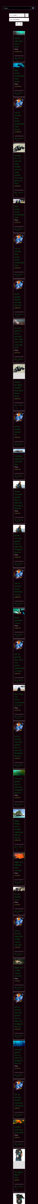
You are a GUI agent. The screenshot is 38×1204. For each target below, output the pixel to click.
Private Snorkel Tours (17, 897)
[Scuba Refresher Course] (19, 611)
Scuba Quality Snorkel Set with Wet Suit (17, 299)
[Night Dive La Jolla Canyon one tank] (19, 961)
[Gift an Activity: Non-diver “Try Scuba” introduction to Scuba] (19, 645)
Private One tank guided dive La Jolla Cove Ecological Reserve (18, 543)
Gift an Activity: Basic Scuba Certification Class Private (19, 120)
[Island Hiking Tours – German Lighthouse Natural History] (19, 813)
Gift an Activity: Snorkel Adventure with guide (18, 1100)
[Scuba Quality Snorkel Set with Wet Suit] (19, 285)
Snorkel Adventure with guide (18, 1130)
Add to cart (17, 194)
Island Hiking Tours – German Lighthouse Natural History (18, 829)
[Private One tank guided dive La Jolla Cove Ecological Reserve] (19, 528)
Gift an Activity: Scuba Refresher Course (18, 589)
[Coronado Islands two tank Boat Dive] (19, 451)
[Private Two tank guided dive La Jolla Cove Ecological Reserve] (19, 484)
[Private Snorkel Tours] (19, 889)
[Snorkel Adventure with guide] (19, 1122)
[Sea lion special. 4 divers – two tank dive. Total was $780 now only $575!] (19, 322)
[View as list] (20, 24)
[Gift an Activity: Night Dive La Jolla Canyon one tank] (19, 922)
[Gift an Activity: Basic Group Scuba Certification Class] (19, 239)
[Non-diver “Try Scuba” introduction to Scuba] (19, 688)
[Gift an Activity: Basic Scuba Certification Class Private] (19, 103)
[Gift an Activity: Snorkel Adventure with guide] (19, 1085)
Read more (17, 59)
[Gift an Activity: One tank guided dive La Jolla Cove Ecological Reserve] (19, 998)
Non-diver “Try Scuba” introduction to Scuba (19, 699)
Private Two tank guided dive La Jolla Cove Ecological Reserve (18, 499)
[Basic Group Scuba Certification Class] (19, 201)
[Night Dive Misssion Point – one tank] (19, 856)
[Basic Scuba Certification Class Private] (19, 65)
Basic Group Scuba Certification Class (19, 212)
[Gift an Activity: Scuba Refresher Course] (19, 574)
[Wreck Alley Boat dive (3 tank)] (19, 33)
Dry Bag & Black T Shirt (18, 1175)
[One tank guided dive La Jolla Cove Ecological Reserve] (19, 1043)
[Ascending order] (27, 15)
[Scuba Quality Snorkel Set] (19, 417)
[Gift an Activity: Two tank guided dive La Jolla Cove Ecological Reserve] (19, 727)
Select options (17, 93)
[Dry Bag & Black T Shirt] (19, 1159)
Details (21, 58)
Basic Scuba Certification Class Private (19, 76)
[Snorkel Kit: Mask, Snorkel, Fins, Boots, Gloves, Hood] (19, 371)
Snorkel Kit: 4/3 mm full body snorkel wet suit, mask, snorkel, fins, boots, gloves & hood (18, 169)
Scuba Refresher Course (18, 620)
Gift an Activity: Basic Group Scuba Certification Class (19, 256)
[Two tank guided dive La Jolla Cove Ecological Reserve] (19, 772)
